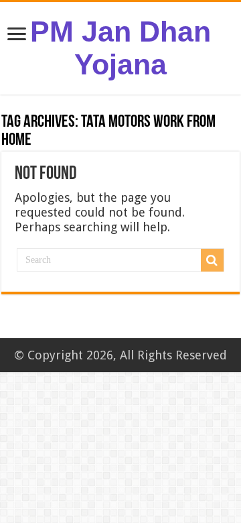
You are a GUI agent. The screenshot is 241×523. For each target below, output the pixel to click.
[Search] (212, 260)
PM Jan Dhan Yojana (120, 47)
